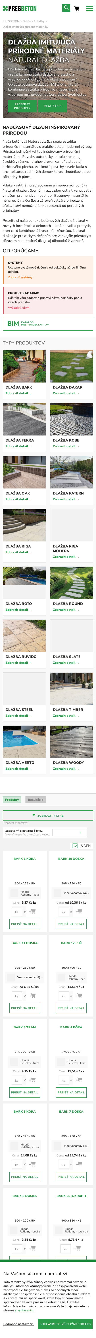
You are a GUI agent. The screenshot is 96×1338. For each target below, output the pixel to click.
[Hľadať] (80, 832)
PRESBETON (11, 21)
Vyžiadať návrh (18, 308)
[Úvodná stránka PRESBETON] (19, 8)
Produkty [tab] (12, 800)
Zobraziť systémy (20, 277)
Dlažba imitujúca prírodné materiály (25, 27)
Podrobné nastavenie (18, 1324)
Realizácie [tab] (35, 800)
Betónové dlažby (33, 21)
